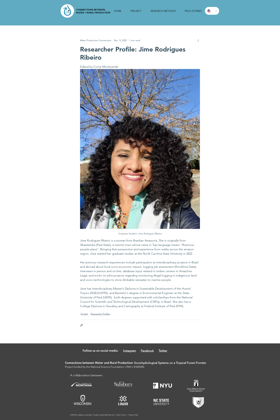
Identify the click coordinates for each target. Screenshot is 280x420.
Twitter (163, 350)
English (84, 313)
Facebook (147, 350)
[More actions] (198, 40)
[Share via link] (81, 325)
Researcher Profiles (100, 313)
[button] (136, 11)
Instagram (129, 350)
